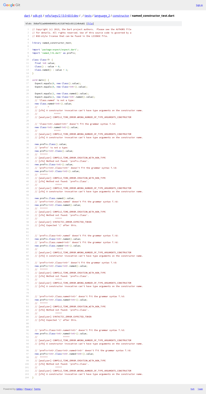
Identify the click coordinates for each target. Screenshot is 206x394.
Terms (37, 388)
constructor (121, 16)
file (90, 23)
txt (192, 388)
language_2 (102, 16)
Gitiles (19, 388)
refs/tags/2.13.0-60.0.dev (61, 16)
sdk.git (37, 16)
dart (27, 16)
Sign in (199, 5)
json (200, 388)
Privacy (28, 388)
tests (88, 16)
